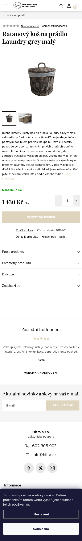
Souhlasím (41, 529)
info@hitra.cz (44, 454)
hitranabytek (41, 468)
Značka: (24, 230)
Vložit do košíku (41, 217)
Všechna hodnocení (41, 373)
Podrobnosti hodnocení (54, 26)
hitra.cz (52, 468)
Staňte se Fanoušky (29, 468)
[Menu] (5, 5)
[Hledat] (61, 5)
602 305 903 (44, 446)
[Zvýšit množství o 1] (76, 200)
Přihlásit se (63, 405)
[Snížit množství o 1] (58, 200)
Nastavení (41, 514)
